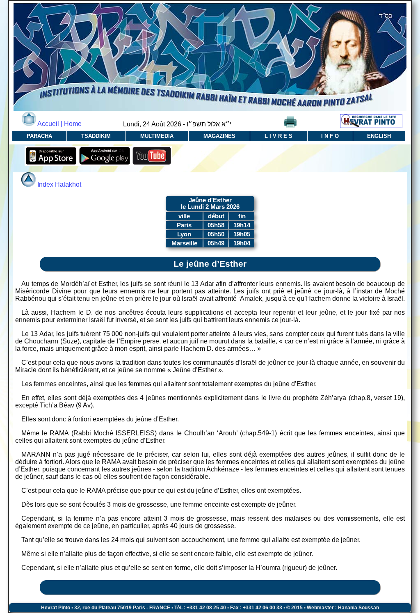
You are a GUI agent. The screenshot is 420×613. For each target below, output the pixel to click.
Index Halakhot (59, 184)
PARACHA (39, 136)
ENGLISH (379, 136)
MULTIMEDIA (156, 136)
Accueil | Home (59, 123)
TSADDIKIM (96, 136)
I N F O (330, 136)
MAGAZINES (219, 136)
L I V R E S (278, 136)
